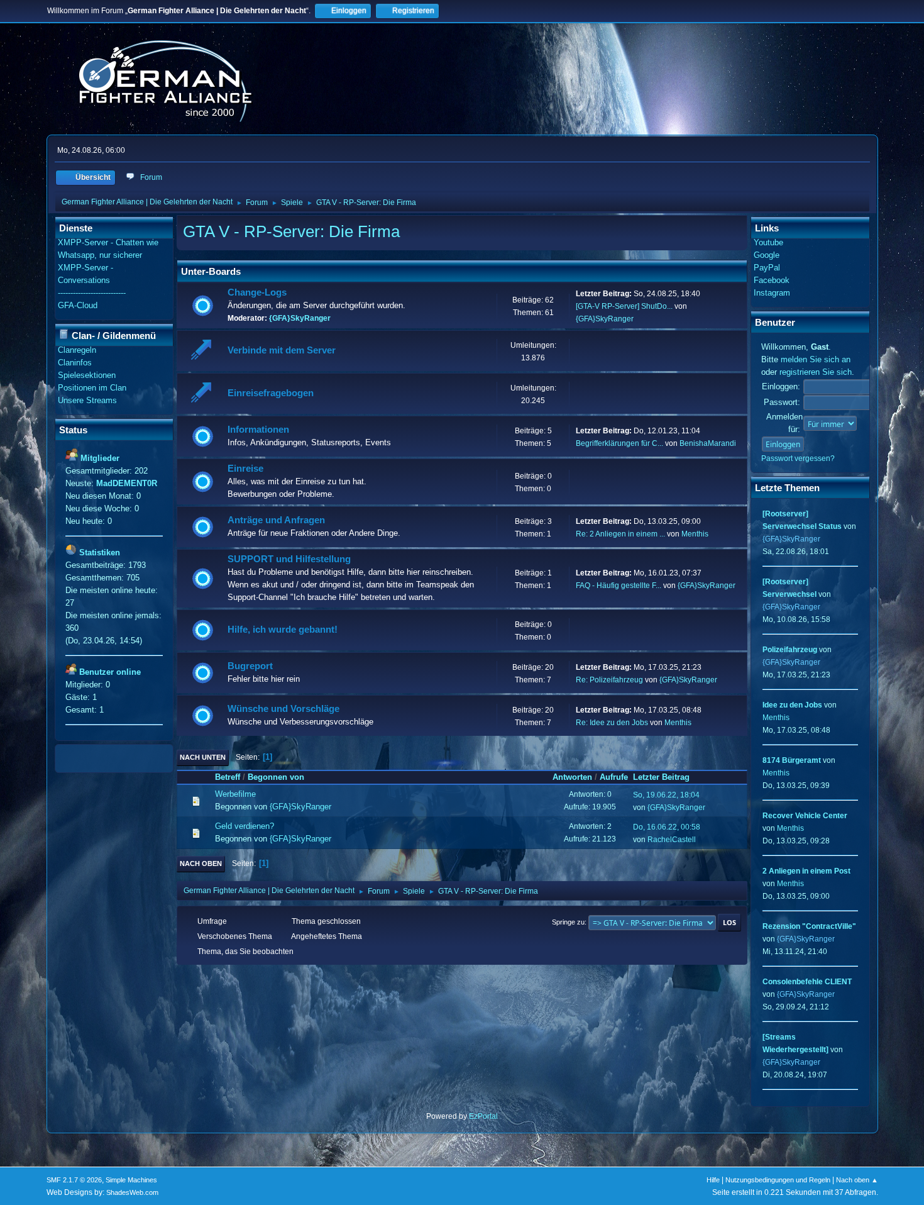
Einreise (245, 469)
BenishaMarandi (707, 443)
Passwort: (782, 402)
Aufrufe (614, 777)
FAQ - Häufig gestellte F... (618, 585)
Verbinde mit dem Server (282, 350)
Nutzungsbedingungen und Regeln (777, 1180)
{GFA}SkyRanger (300, 318)
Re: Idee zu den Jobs (612, 722)
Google (766, 255)
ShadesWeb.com (132, 1192)
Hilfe (713, 1180)
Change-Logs (257, 292)
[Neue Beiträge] (203, 306)
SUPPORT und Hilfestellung (289, 559)
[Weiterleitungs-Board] (203, 351)
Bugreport (250, 666)
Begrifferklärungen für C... (619, 443)
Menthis (694, 534)
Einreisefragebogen (271, 393)
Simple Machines (131, 1180)
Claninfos (75, 362)
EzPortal (483, 1116)
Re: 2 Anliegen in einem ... (620, 534)
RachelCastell (671, 839)
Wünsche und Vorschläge (283, 709)
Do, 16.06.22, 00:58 (666, 827)
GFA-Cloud (77, 305)
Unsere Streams (87, 400)
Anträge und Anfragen (276, 520)
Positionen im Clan (92, 387)
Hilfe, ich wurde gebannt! (283, 630)
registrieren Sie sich (815, 372)
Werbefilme (235, 794)
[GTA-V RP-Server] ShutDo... (624, 306)
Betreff (227, 777)
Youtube (768, 242)
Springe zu (568, 922)
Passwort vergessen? (798, 458)
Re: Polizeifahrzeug (609, 679)
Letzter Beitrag (661, 777)
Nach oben (201, 863)
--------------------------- (92, 292)
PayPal (767, 267)
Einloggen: (781, 386)
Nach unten (203, 757)
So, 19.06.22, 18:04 (666, 795)
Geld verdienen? (244, 826)
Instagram (772, 292)
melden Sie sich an (815, 359)
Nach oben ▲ (857, 1180)
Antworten (572, 777)
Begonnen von (276, 777)
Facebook (771, 280)
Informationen (258, 430)
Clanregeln (77, 350)
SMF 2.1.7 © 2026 (74, 1180)
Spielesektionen (87, 375)
